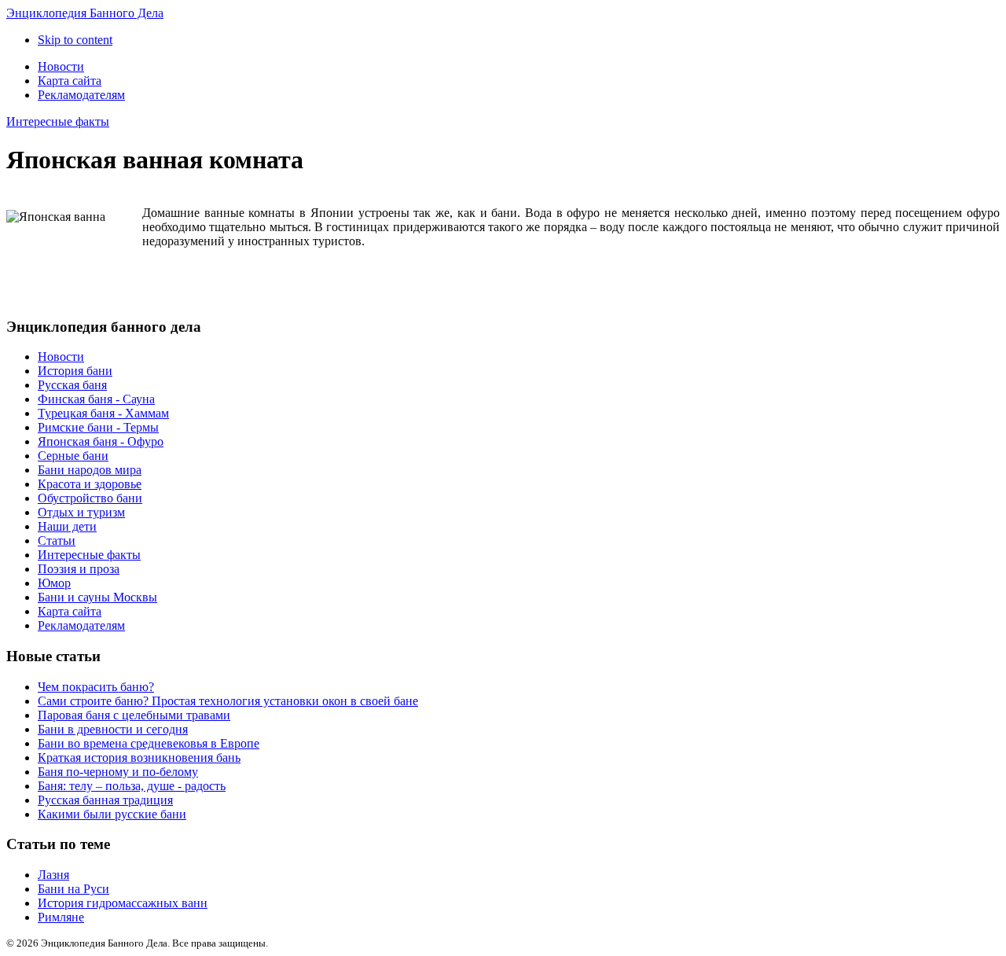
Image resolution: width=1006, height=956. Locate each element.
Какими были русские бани (112, 814)
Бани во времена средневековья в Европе (148, 743)
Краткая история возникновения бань (139, 757)
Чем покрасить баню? (96, 686)
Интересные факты (57, 121)
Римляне (61, 917)
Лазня (53, 874)
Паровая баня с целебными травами (134, 715)
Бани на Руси (73, 888)
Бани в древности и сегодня (113, 729)
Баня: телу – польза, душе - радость (132, 785)
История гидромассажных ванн (122, 903)
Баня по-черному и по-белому (118, 771)
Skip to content (75, 39)
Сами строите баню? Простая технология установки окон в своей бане (228, 701)
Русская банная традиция (105, 800)
